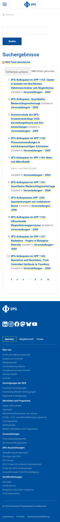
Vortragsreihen (9, 421)
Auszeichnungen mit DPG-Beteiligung (20, 472)
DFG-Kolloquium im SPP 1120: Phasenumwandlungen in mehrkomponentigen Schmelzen (29, 142)
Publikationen (9, 485)
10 (48, 279)
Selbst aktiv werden (12, 405)
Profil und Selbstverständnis (16, 354)
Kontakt (6, 378)
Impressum (8, 516)
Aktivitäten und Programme (16, 400)
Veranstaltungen (32, 92)
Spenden (9, 339)
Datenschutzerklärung (39, 516)
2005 (47, 92)
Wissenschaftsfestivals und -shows (19, 413)
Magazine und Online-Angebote (17, 489)
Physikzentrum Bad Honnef (16, 370)
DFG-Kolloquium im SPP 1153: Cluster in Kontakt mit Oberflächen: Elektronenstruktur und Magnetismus (33, 83)
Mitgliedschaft (26, 339)
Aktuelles (6, 482)
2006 (47, 190)
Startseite (10, 15)
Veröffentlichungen (12, 477)
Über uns (6, 350)
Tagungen (7, 409)
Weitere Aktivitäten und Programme (20, 429)
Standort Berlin (9, 374)
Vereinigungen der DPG (14, 383)
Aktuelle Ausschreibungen (15, 452)
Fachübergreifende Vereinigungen (19, 392)
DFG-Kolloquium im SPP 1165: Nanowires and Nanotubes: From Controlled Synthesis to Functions (30, 260)
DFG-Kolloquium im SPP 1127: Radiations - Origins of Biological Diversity (29, 240)
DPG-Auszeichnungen (13, 447)
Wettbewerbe (9, 425)
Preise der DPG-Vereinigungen (17, 468)
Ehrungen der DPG (11, 456)
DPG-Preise (8, 460)
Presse (40, 339)
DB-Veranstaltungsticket (14, 442)
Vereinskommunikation (13, 366)
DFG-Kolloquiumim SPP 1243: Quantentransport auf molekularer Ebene (30, 201)
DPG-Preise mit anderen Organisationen (22, 464)
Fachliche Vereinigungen (14, 388)
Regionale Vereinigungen (14, 396)
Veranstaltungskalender (14, 438)
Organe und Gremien (12, 358)
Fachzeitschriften (11, 493)
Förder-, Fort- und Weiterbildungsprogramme (24, 417)
